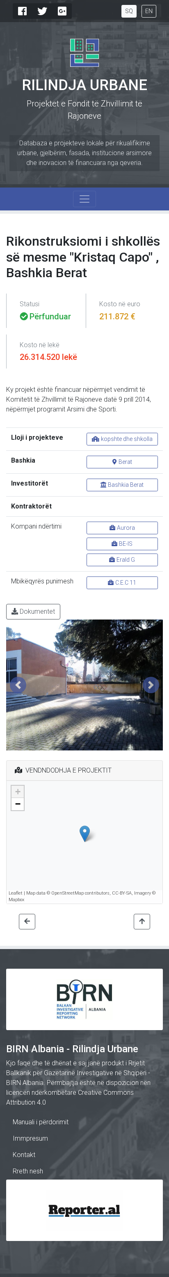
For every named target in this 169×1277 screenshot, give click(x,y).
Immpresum (30, 1138)
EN (149, 11)
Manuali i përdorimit (41, 1122)
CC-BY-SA (122, 893)
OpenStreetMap (67, 893)
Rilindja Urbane (84, 85)
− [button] (18, 804)
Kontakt (24, 1155)
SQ (129, 11)
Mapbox (16, 899)
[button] (18, 684)
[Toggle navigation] (84, 199)
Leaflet (16, 893)
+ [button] (18, 792)
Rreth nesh (28, 1171)
